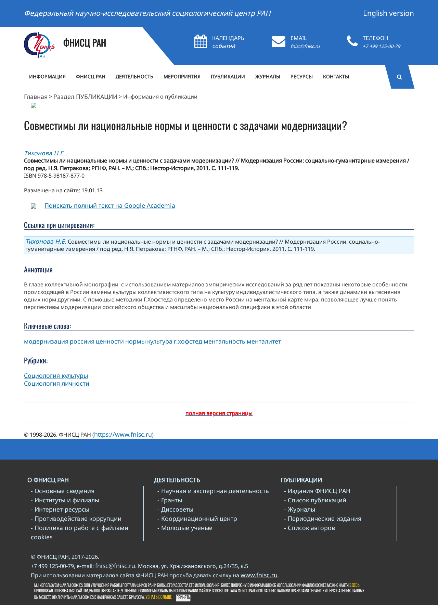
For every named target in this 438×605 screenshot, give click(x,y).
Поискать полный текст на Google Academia (109, 205)
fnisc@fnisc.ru (305, 46)
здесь (354, 585)
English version (388, 13)
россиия (82, 341)
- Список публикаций (315, 500)
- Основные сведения (62, 491)
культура (159, 341)
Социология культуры (56, 375)
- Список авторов (309, 528)
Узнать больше (158, 597)
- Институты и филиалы (65, 500)
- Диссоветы (175, 509)
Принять (183, 597)
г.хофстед (188, 341)
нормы (135, 341)
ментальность (224, 341)
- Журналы (299, 509)
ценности (110, 341)
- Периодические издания (322, 518)
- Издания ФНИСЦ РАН (317, 491)
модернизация (46, 341)
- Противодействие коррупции (76, 518)
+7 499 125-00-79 (381, 46)
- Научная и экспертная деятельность (213, 491)
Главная (36, 96)
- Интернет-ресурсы (60, 509)
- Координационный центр (197, 518)
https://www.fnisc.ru (123, 434)
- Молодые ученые (184, 528)
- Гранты (169, 500)
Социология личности (56, 383)
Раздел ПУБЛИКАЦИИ (85, 96)
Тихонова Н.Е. (44, 153)
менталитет (264, 341)
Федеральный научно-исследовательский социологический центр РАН (147, 13)
